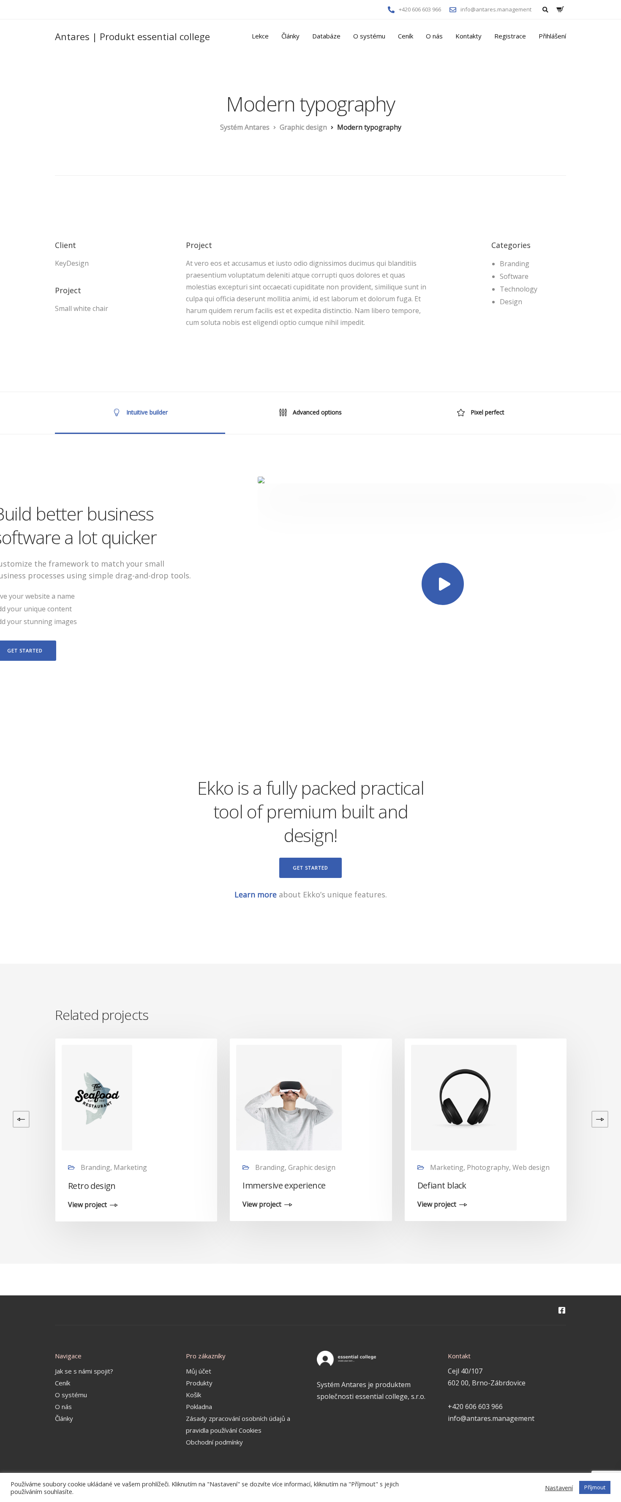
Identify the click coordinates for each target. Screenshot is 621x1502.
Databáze (326, 36)
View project (87, 1205)
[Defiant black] (464, 1096)
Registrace (510, 36)
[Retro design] (97, 1096)
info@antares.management (491, 1418)
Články (290, 36)
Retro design (92, 1185)
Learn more (255, 894)
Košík (193, 1394)
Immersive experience (283, 1185)
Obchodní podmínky (214, 1442)
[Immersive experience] (289, 1096)
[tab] (140, 413)
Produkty (199, 1383)
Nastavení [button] (559, 1487)
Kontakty (468, 36)
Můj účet (198, 1371)
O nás (434, 36)
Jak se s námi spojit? (84, 1371)
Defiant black (441, 1185)
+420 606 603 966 (475, 1406)
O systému (369, 36)
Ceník (405, 36)
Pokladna (199, 1406)
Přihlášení (552, 36)
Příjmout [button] (594, 1487)
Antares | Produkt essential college (132, 36)
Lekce (260, 36)
